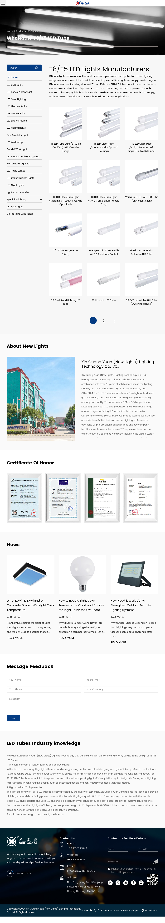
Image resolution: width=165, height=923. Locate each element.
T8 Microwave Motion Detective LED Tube (141, 252)
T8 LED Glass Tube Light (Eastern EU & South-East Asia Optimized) (65, 200)
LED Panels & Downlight (19, 92)
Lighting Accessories (18, 192)
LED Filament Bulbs (17, 106)
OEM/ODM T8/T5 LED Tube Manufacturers (104, 393)
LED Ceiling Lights (16, 128)
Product (20, 31)
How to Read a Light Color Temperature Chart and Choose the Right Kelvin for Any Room (81, 605)
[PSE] (140, 497)
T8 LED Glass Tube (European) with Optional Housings (104, 147)
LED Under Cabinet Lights (20, 178)
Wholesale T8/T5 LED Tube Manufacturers (101, 910)
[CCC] (24, 497)
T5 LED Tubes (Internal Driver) (65, 252)
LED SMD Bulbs (15, 85)
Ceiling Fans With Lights (20, 214)
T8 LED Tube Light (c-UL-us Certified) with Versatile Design (66, 147)
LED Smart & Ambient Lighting (23, 156)
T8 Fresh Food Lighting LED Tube (65, 302)
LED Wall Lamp (15, 142)
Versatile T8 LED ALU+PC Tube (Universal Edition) (141, 199)
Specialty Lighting (16, 199)
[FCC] (63, 497)
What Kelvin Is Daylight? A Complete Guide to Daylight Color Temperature (30, 605)
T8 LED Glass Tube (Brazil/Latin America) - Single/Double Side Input (141, 147)
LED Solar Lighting (16, 99)
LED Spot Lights (15, 206)
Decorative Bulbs (16, 113)
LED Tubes (12, 77)
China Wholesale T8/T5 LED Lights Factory (118, 389)
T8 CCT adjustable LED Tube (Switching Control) (141, 302)
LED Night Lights (15, 185)
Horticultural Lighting (18, 164)
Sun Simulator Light (17, 135)
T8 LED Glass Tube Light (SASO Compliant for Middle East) (103, 200)
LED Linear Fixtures (17, 121)
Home (10, 31)
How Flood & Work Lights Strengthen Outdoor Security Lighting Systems (131, 605)
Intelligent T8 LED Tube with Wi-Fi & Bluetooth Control (104, 252)
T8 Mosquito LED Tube (104, 300)
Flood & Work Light (17, 149)
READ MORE (15, 638)
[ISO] (102, 497)
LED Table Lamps (16, 171)
